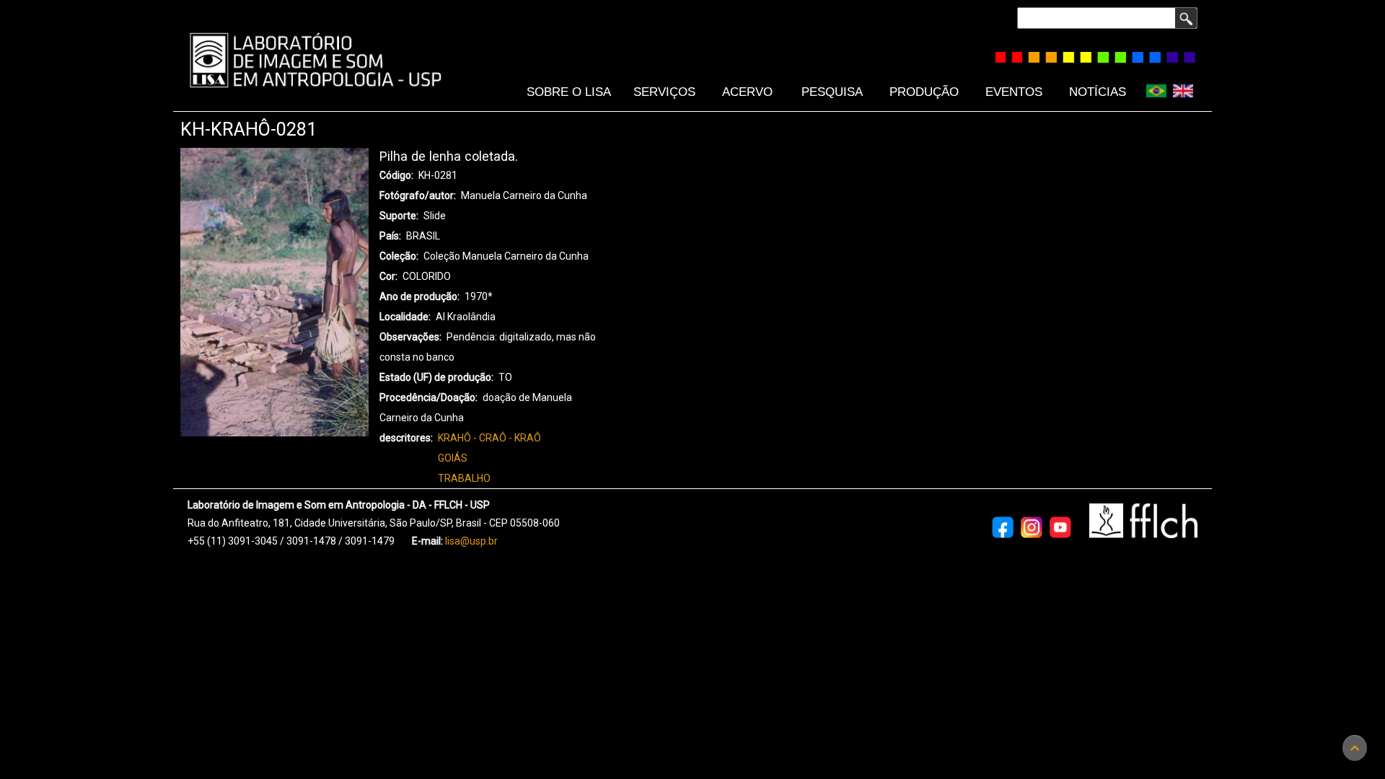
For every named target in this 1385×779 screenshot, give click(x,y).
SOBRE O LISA (569, 91)
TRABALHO (464, 478)
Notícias (1097, 91)
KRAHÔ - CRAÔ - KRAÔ (489, 438)
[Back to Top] (1354, 748)
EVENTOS (1013, 91)
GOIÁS (452, 458)
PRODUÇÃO (924, 91)
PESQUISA (832, 91)
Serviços (664, 91)
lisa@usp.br (471, 541)
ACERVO (747, 91)
